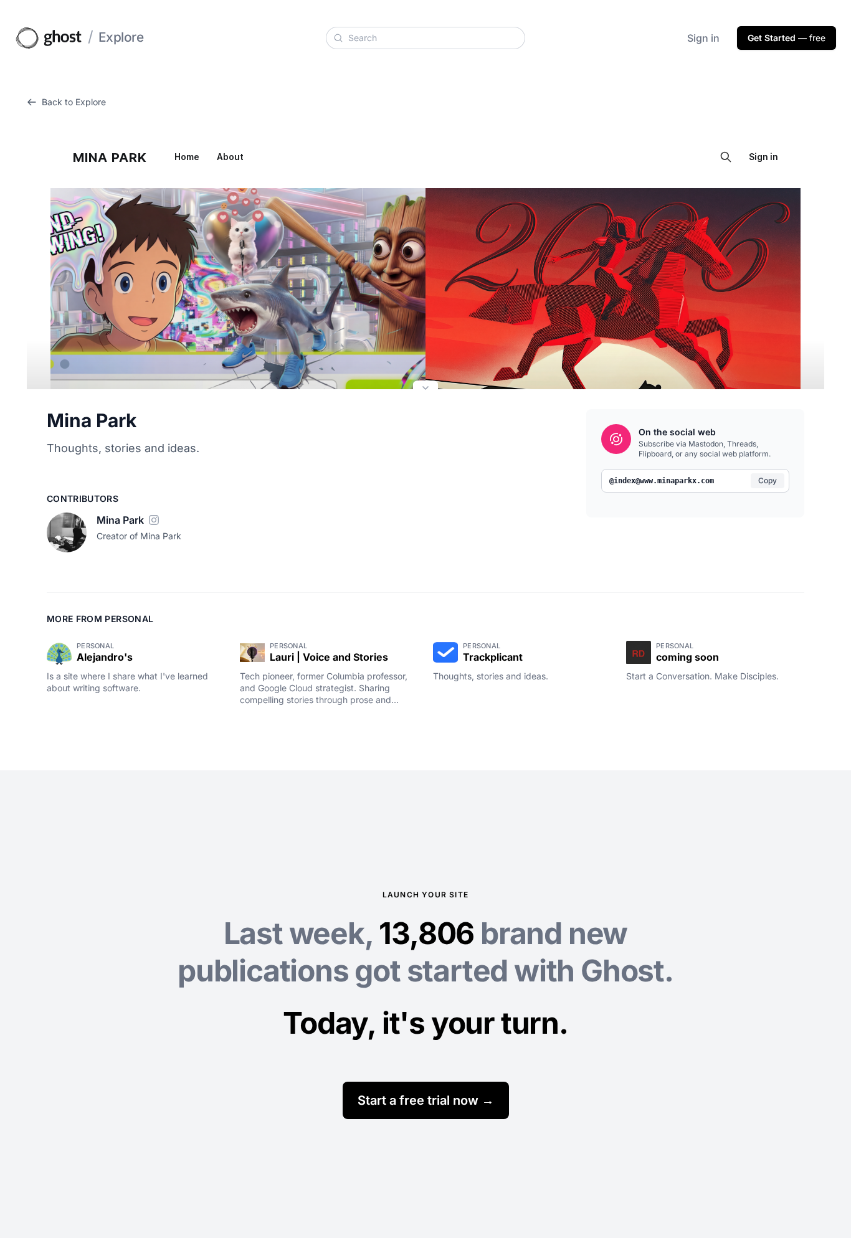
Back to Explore (74, 102)
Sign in (703, 38)
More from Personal (100, 618)
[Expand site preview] (425, 389)
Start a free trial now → (426, 1100)
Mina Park (91, 420)
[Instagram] (154, 520)
